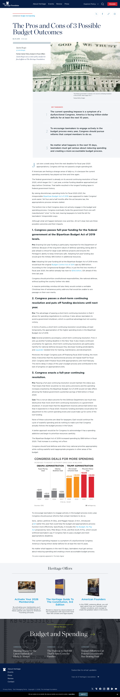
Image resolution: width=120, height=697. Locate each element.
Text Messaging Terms (20, 689)
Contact (11, 682)
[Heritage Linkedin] (108, 689)
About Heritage (39, 4)
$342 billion (76, 271)
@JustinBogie (20, 50)
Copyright (31, 689)
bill (34, 524)
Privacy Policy (7, 689)
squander (39, 350)
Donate (112, 4)
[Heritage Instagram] (104, 689)
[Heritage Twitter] (92, 689)
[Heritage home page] (4, 669)
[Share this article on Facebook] (102, 14)
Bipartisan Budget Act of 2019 (55, 196)
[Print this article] (114, 14)
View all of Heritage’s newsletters (83, 677)
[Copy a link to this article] (108, 14)
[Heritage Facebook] (100, 689)
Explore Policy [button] (90, 4)
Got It (83, 694)
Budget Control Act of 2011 (63, 265)
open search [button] (102, 4)
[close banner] (117, 694)
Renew (59, 4)
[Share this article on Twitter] (96, 14)
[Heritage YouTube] (116, 689)
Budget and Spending (28, 16)
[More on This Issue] (92, 633)
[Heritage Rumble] (112, 689)
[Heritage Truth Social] (96, 689)
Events (51, 4)
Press (67, 4)
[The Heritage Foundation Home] (11, 4)
